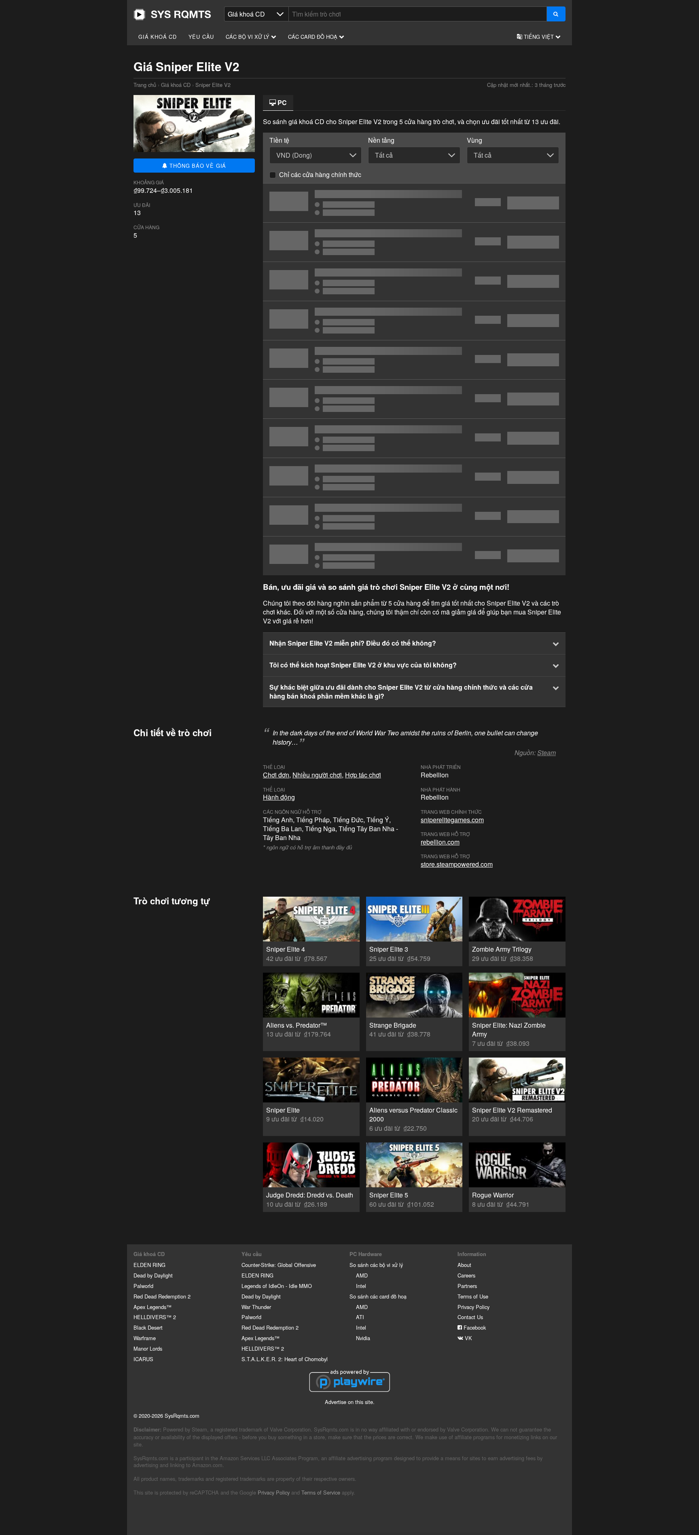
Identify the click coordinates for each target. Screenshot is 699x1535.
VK (467, 1338)
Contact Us (470, 1317)
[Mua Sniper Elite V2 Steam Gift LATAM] (414, 555)
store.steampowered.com (457, 864)
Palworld (143, 1286)
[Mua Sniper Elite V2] (414, 320)
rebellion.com (440, 842)
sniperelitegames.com (452, 819)
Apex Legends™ (152, 1307)
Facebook (474, 1327)
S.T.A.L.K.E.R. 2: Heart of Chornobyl (284, 1359)
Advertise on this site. (350, 1402)
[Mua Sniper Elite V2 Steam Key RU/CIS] (414, 516)
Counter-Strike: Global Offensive (278, 1265)
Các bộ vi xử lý (248, 36)
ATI (360, 1317)
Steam (546, 752)
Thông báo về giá (197, 165)
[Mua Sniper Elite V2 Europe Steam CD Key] (414, 399)
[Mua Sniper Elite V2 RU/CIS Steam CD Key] (414, 242)
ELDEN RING (149, 1265)
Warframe (144, 1338)
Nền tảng (381, 140)
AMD (362, 1275)
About (464, 1265)
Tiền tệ (279, 140)
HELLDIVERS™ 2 (154, 1317)
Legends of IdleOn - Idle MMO (276, 1286)
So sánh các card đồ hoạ (378, 1296)
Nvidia (363, 1338)
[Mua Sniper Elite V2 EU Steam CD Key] (414, 438)
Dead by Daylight (153, 1275)
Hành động (279, 797)
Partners (467, 1286)
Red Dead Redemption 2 (162, 1296)
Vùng (474, 140)
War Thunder (256, 1307)
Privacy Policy (473, 1307)
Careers (466, 1275)
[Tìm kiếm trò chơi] (556, 13)
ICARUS (143, 1359)
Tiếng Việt (538, 36)
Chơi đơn (276, 774)
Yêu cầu (201, 36)
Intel (361, 1286)
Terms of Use (473, 1296)
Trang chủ (172, 14)
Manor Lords (147, 1348)
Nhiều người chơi (317, 774)
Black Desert (148, 1327)
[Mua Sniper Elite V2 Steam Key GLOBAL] (414, 203)
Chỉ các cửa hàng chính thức (320, 174)
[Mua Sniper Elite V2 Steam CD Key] (414, 281)
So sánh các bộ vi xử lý (376, 1265)
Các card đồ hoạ (313, 36)
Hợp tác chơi (363, 774)
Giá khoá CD (157, 36)
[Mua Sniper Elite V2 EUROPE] (414, 477)
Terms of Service (320, 1492)
